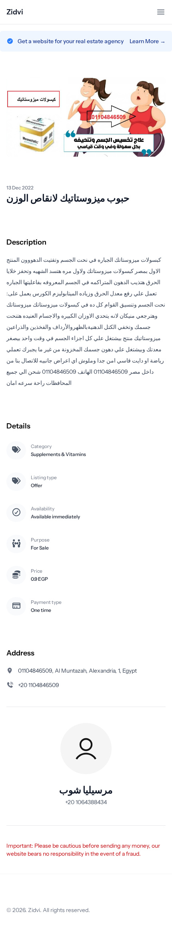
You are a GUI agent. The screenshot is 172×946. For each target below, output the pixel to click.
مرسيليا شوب (86, 790)
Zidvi (14, 12)
